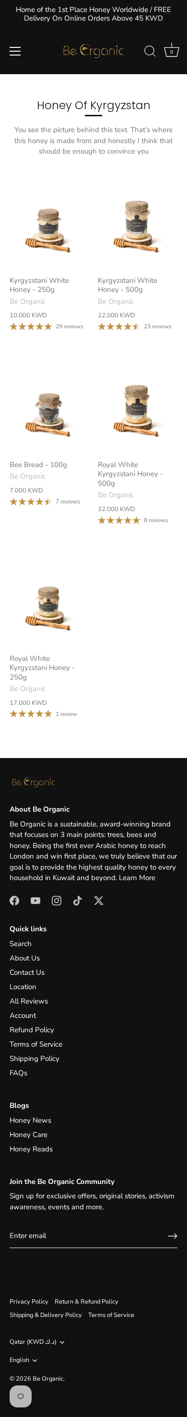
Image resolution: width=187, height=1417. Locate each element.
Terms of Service (36, 1044)
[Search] (150, 52)
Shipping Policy (34, 1058)
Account (23, 1015)
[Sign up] (172, 1236)
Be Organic (48, 1378)
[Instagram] (56, 900)
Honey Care (28, 1134)
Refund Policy (32, 1030)
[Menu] (15, 51)
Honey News (30, 1120)
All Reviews (29, 1001)
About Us (25, 958)
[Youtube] (35, 900)
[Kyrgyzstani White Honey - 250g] (49, 221)
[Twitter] (99, 900)
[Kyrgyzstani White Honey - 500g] (137, 221)
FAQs (18, 1073)
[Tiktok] (77, 900)
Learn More (137, 877)
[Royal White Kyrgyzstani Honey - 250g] (49, 599)
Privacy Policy (29, 1301)
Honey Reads (31, 1149)
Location (23, 987)
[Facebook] (14, 900)
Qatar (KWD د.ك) (33, 1342)
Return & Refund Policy (86, 1301)
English (19, 1360)
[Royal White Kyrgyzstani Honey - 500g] (137, 406)
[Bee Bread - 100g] (49, 406)
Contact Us (27, 972)
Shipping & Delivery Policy (46, 1315)
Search (21, 943)
